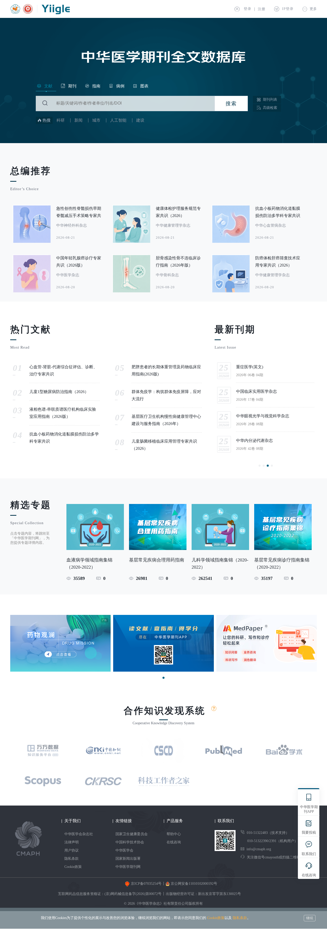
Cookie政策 (73, 867)
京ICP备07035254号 (146, 884)
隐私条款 (71, 858)
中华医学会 (124, 850)
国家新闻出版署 (128, 858)
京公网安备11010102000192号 (194, 884)
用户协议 (71, 850)
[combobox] (125, 103)
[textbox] (133, 103)
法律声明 (71, 842)
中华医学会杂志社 (78, 834)
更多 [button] (313, 9)
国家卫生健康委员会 (131, 834)
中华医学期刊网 (128, 867)
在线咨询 (174, 842)
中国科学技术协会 (129, 842)
